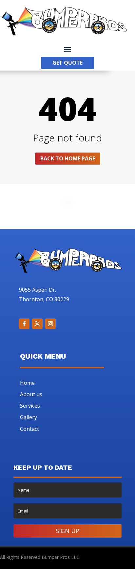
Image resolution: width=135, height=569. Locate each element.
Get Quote (67, 62)
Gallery (28, 417)
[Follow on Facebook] (24, 323)
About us (31, 394)
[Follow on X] (37, 323)
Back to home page (67, 158)
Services (30, 405)
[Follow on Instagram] (50, 323)
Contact (29, 428)
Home (27, 382)
